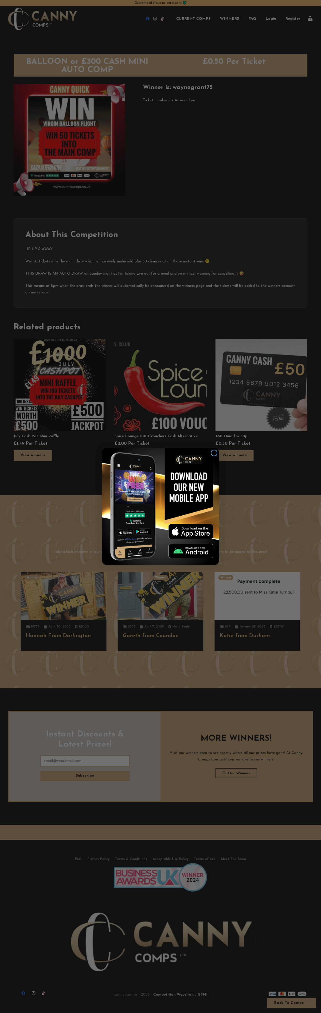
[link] (190, 531)
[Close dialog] (214, 453)
